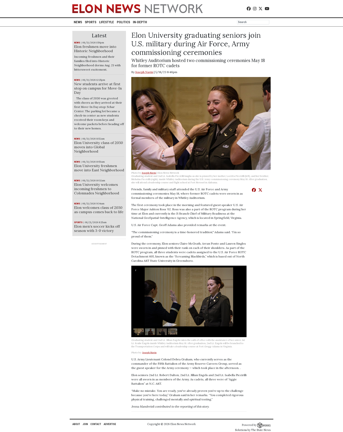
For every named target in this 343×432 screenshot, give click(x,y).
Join (85, 424)
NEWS (77, 42)
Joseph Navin (144, 72)
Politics (123, 22)
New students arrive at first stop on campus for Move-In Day (98, 88)
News (78, 22)
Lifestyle (106, 22)
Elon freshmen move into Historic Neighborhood (95, 48)
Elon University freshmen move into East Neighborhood (99, 167)
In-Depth (140, 22)
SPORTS (78, 222)
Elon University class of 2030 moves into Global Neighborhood (98, 146)
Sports (90, 22)
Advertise (110, 424)
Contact (95, 424)
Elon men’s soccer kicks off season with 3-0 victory (97, 228)
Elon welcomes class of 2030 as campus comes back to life (98, 209)
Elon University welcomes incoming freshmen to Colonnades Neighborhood (96, 188)
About (76, 424)
